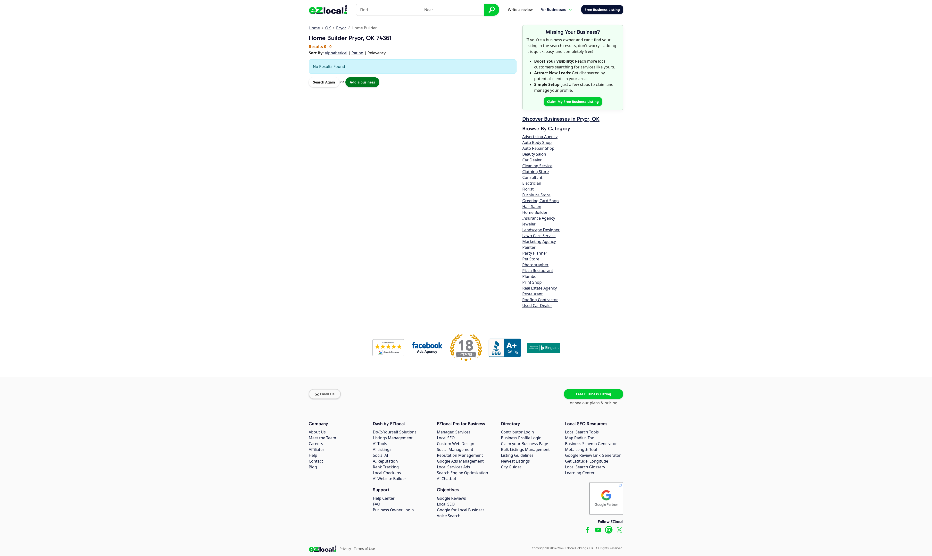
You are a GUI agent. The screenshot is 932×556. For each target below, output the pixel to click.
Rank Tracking (386, 467)
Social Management (455, 449)
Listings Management (393, 437)
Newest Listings (515, 461)
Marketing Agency (539, 241)
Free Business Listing (593, 394)
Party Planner (534, 253)
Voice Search (448, 515)
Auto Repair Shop (538, 148)
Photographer (535, 264)
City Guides (511, 467)
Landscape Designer (541, 229)
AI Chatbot (446, 478)
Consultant (532, 177)
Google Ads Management (460, 461)
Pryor (341, 28)
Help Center (384, 498)
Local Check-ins (387, 472)
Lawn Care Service (539, 235)
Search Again (324, 82)
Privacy (345, 548)
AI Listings (382, 449)
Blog (313, 467)
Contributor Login (517, 432)
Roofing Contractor (540, 299)
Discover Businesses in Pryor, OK (560, 119)
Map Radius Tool (580, 437)
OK (328, 28)
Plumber (530, 276)
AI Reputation (385, 461)
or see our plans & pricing (593, 403)
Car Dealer (532, 160)
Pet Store (530, 259)
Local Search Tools (582, 432)
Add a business (362, 82)
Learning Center (580, 472)
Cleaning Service (537, 165)
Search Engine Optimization (462, 472)
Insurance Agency (538, 218)
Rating (357, 53)
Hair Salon (531, 206)
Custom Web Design (455, 443)
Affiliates (317, 449)
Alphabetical (336, 53)
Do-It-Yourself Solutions (394, 432)
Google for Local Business (460, 510)
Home (314, 28)
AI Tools (380, 443)
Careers (316, 443)
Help (313, 455)
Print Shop (532, 282)
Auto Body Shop (537, 142)
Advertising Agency (540, 136)
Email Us (327, 394)
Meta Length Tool (581, 449)
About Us (317, 432)
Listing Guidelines (517, 455)
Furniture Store (536, 195)
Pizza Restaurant (537, 270)
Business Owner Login (393, 510)
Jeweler (529, 224)
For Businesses (553, 9)
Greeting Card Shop (540, 200)
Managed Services (453, 432)
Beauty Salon (534, 154)
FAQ (376, 504)
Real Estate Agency (539, 288)
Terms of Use (364, 548)
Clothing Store (535, 171)
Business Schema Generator (591, 443)
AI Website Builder (389, 478)
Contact (316, 461)
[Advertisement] (365, 89)
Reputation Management (460, 455)
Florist (528, 189)
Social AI (380, 455)
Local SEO (446, 437)
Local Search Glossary (585, 467)
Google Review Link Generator (593, 455)
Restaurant (532, 294)
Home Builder (535, 212)
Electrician (531, 183)
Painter (529, 247)
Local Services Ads (453, 467)
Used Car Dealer (537, 305)
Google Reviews (451, 498)
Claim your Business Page (524, 443)
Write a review (520, 9)
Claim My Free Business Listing (573, 101)
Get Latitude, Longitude (586, 461)
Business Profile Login (521, 437)
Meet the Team (322, 437)
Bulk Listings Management (525, 449)
